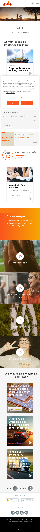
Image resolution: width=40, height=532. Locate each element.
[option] (20, 63)
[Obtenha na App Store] (28, 500)
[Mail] (26, 512)
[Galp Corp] (7, 3)
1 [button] (35, 116)
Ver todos (7, 125)
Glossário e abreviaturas (14, 521)
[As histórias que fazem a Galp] (20, 288)
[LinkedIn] (13, 512)
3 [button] (35, 121)
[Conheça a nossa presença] (20, 320)
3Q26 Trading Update (25, 152)
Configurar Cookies (27, 521)
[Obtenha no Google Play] (12, 500)
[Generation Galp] (20, 352)
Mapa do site (13, 519)
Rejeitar (13, 103)
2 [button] (35, 119)
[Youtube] (17, 512)
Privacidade (21, 519)
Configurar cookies (18, 97)
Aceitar (27, 103)
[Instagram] (22, 512)
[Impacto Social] (20, 256)
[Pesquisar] (33, 3)
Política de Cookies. (10, 92)
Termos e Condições (31, 519)
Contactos (6, 519)
